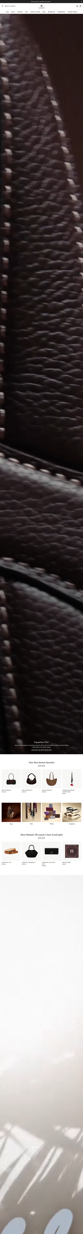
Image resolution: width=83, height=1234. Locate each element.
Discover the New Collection (41, 750)
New (43, 12)
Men (26, 12)
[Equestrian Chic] (41, 384)
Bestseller (51, 12)
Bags (13, 12)
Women (19, 12)
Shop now (41, 766)
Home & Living (35, 12)
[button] (81, 1)
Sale (7, 12)
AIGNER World (72, 12)
